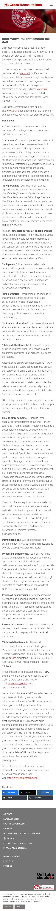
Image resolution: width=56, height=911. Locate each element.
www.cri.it (25, 73)
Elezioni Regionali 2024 (15, 848)
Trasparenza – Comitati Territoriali (25, 833)
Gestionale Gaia (11, 856)
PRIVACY (10, 838)
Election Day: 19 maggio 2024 (17, 843)
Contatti (8, 814)
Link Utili (8, 861)
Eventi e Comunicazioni (15, 824)
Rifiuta (19, 906)
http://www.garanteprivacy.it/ (22, 777)
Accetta (8, 906)
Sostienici (8, 829)
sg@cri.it (13, 657)
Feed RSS (7, 866)
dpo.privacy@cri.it (17, 683)
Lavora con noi (11, 819)
